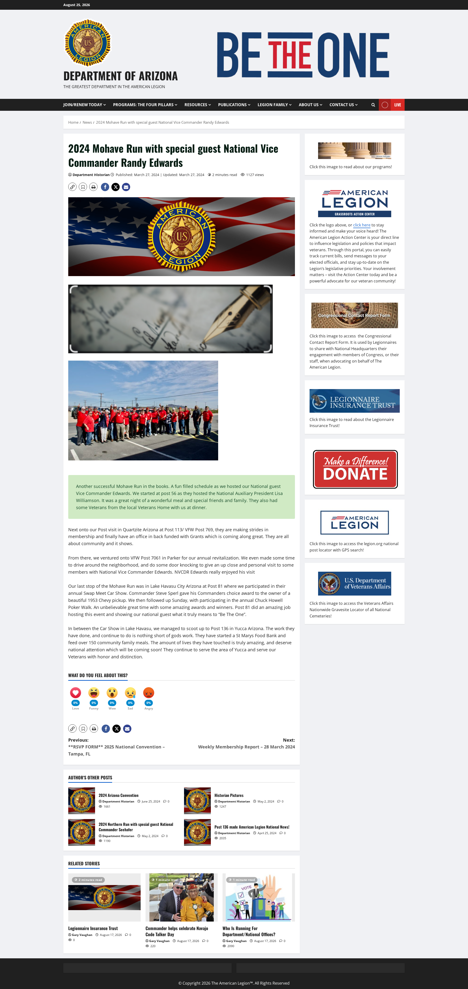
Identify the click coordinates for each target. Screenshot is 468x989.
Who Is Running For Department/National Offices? (249, 931)
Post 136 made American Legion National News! (197, 832)
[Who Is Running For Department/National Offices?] (259, 897)
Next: (246, 743)
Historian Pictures (197, 800)
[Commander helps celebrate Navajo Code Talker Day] (182, 897)
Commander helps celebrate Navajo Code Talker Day (177, 931)
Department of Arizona (120, 75)
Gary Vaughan (82, 935)
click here (361, 224)
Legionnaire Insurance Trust (93, 928)
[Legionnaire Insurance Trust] (104, 897)
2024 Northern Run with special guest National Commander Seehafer (81, 832)
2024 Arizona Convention (81, 800)
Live (397, 104)
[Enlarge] (211, 366)
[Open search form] (373, 104)
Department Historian (91, 174)
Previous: (116, 747)
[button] (72, 187)
